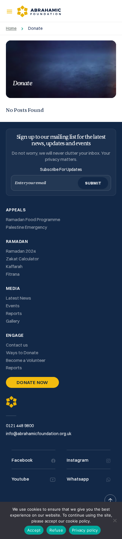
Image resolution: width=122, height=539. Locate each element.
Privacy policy (85, 530)
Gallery (13, 321)
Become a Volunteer (25, 360)
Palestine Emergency (26, 227)
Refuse (56, 530)
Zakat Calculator (22, 259)
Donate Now (32, 382)
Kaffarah (14, 266)
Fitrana (13, 274)
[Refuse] (115, 520)
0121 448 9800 (20, 425)
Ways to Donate (22, 352)
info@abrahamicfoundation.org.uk (38, 433)
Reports (14, 313)
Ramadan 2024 (21, 251)
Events (13, 305)
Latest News (18, 298)
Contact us (17, 345)
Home (11, 28)
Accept (34, 530)
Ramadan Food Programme (33, 219)
